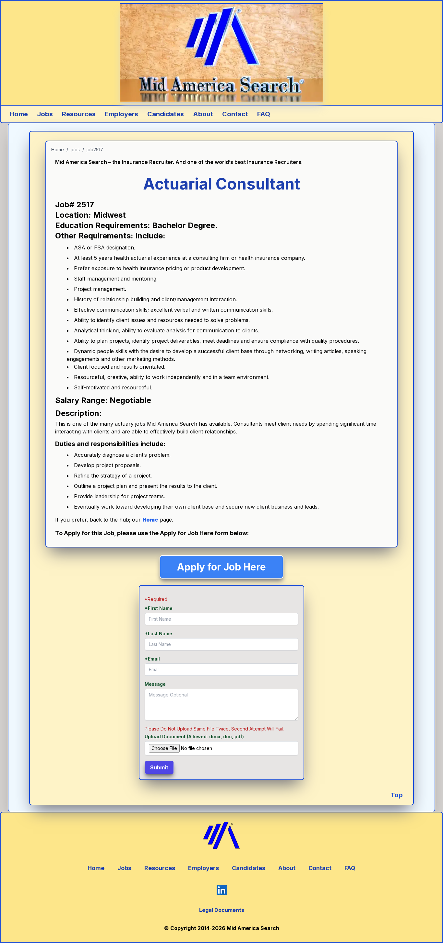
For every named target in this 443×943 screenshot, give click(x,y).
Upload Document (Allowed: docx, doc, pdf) (194, 736)
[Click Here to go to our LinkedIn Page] (221, 890)
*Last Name (158, 633)
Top (396, 795)
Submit (159, 767)
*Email (152, 658)
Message (155, 684)
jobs (75, 149)
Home (57, 149)
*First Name (159, 608)
